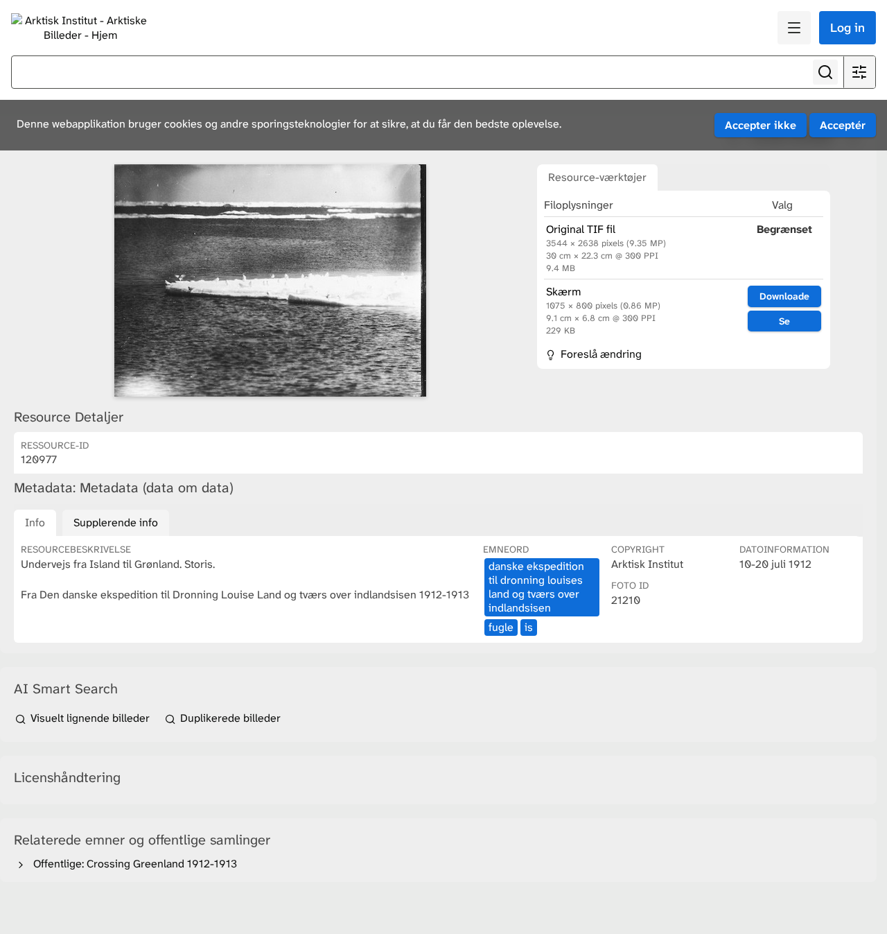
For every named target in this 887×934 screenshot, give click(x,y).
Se (784, 321)
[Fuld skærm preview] (270, 280)
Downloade (784, 296)
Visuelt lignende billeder (90, 718)
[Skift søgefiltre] (859, 72)
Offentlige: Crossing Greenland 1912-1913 (132, 863)
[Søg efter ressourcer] (825, 72)
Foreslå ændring (600, 354)
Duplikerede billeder (229, 718)
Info (35, 522)
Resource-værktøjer (597, 177)
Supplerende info (115, 522)
